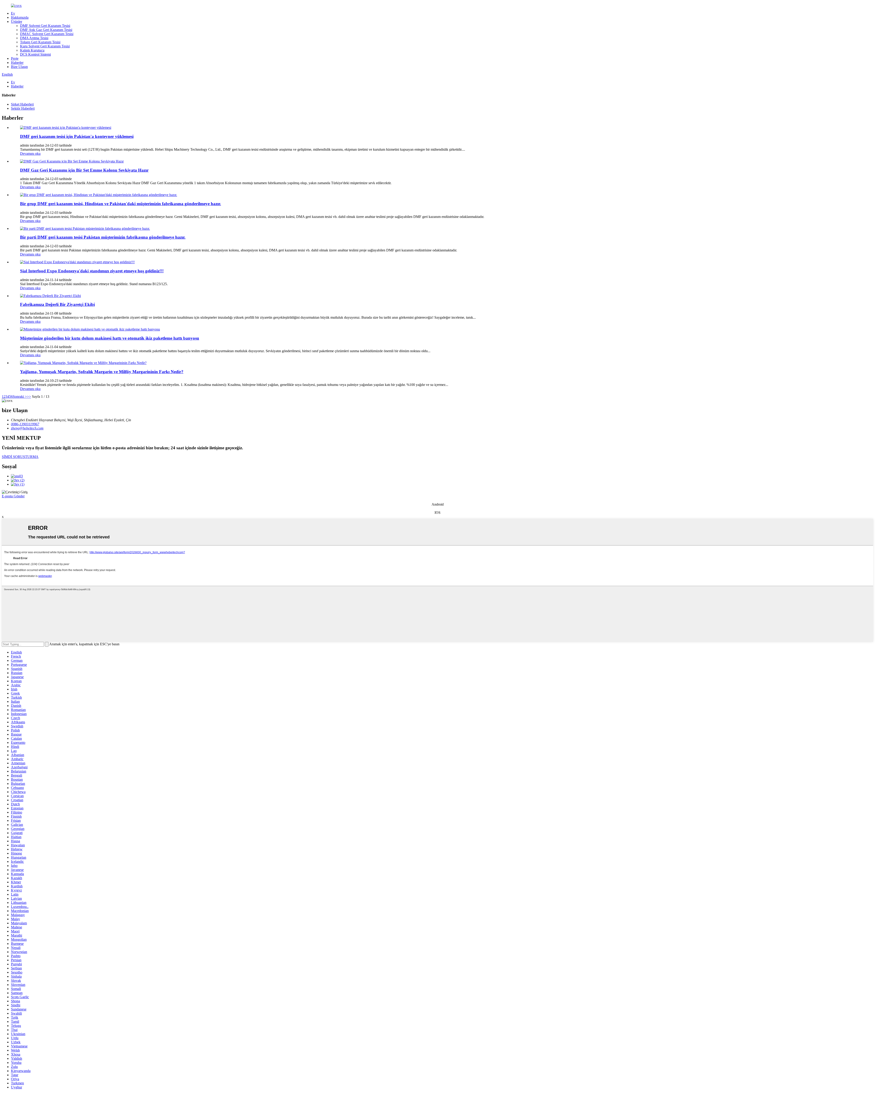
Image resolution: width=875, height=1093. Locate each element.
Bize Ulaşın (19, 67)
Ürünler (16, 21)
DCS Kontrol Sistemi (35, 54)
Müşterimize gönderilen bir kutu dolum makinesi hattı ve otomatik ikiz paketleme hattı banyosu (109, 338)
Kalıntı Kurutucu (32, 50)
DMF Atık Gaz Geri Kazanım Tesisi (46, 30)
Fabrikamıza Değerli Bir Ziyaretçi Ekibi (57, 304)
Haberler (17, 63)
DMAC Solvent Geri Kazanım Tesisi (46, 34)
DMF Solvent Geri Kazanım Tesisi (45, 26)
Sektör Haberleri (23, 108)
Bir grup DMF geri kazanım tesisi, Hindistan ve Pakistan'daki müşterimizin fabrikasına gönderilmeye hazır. (120, 203)
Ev (13, 13)
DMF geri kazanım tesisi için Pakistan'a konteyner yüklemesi (77, 136)
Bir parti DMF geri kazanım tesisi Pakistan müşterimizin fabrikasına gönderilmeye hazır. (102, 237)
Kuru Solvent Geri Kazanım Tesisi (45, 46)
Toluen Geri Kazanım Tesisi (40, 42)
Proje (14, 58)
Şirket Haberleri (22, 104)
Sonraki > (20, 396)
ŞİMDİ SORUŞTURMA (20, 457)
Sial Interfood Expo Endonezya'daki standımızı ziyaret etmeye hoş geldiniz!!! (92, 271)
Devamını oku (30, 153)
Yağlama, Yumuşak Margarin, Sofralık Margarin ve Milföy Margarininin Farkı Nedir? (101, 371)
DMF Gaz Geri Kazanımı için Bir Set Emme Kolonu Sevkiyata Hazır (84, 170)
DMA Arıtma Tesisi (34, 38)
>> (29, 396)
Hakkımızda (19, 17)
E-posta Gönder (13, 496)
